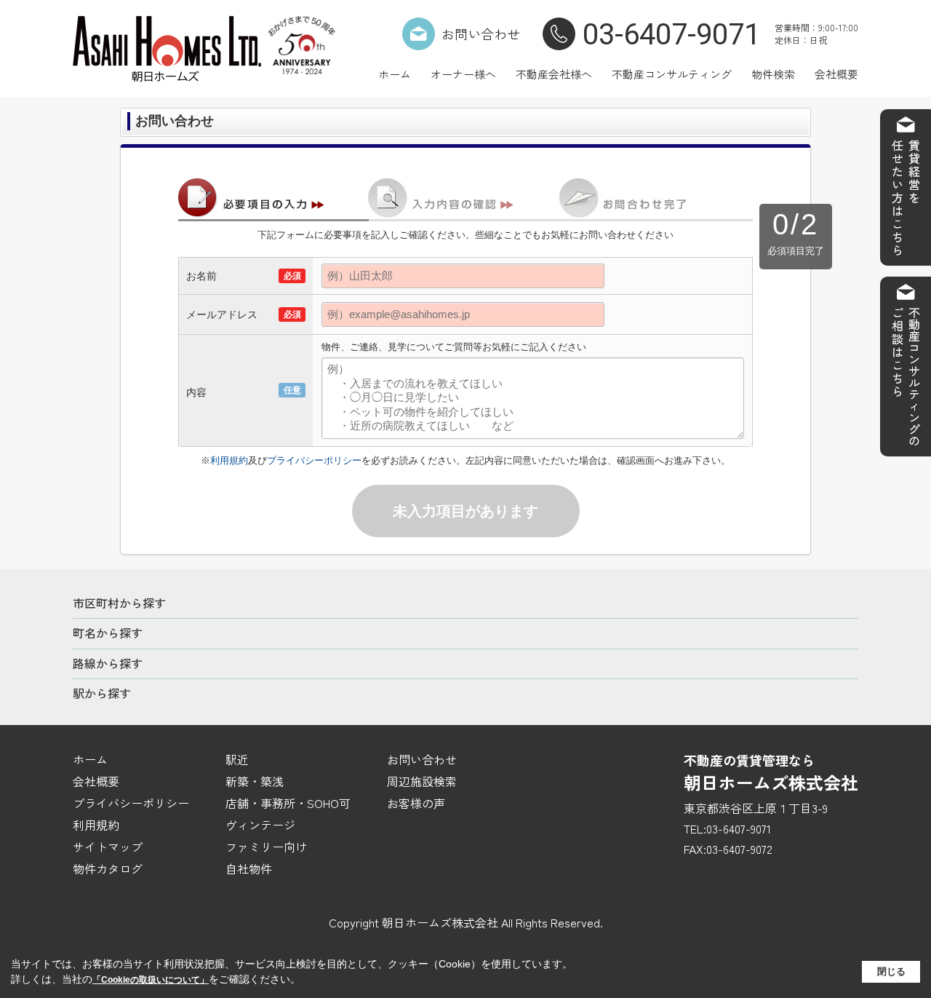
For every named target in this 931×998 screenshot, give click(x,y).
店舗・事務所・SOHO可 (288, 803)
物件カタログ (108, 868)
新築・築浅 (254, 781)
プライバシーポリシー (314, 460)
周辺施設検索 (422, 781)
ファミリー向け (266, 846)
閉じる (891, 971)
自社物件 (248, 868)
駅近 (237, 759)
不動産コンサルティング (672, 74)
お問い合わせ (480, 33)
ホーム (394, 74)
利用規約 (229, 460)
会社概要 (836, 74)
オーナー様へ (463, 74)
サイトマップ (108, 846)
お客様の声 (416, 803)
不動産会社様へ (554, 74)
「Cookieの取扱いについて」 (150, 980)
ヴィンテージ (260, 824)
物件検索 (773, 74)
